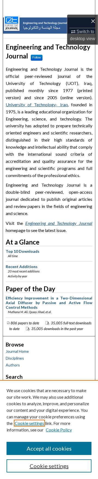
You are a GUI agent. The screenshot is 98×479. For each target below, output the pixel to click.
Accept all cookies (49, 448)
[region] (49, 429)
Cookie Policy (59, 429)
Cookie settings (29, 423)
